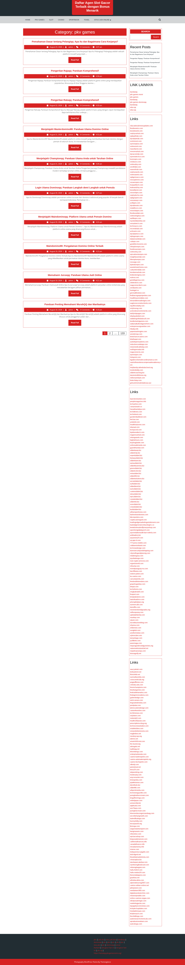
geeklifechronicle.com (138, 244)
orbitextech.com (136, 283)
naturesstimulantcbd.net (139, 648)
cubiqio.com (134, 241)
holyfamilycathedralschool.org (141, 367)
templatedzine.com (137, 597)
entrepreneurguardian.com (140, 326)
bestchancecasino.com (139, 337)
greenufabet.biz (136, 468)
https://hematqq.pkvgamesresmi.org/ (108, 953)
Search (145, 31)
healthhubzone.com (137, 424)
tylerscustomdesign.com (139, 708)
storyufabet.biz (135, 494)
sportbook (74, 20)
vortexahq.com (135, 164)
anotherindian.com (137, 633)
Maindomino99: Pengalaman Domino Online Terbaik (74, 246)
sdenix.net (134, 739)
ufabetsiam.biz (135, 460)
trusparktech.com (136, 185)
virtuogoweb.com (136, 437)
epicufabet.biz (135, 497)
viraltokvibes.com (136, 728)
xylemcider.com (136, 635)
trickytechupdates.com (138, 908)
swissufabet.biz (136, 463)
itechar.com (134, 419)
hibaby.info (134, 329)
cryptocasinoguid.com (138, 520)
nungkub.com (135, 630)
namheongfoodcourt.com (139, 865)
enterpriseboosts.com (138, 754)
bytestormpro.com (137, 265)
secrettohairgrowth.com (139, 816)
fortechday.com (136, 380)
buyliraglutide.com (137, 442)
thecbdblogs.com (136, 916)
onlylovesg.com (136, 308)
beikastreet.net (135, 672)
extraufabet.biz (135, 473)
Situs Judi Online (101, 20)
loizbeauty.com (135, 775)
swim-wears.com (136, 700)
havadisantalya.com (137, 409)
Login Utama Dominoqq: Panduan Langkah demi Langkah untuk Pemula (75, 187)
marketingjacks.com (137, 903)
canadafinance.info (137, 844)
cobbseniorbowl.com (138, 545)
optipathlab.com (136, 136)
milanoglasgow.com (137, 867)
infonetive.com (135, 834)
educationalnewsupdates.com (141, 126)
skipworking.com (136, 772)
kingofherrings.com (137, 798)
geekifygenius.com (137, 280)
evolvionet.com (136, 141)
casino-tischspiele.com (138, 762)
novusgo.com (135, 262)
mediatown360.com (137, 890)
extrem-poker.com (137, 574)
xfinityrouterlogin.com (138, 901)
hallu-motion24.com (137, 872)
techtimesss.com (136, 713)
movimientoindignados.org (140, 610)
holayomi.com (135, 357)
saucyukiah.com (136, 669)
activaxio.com (135, 231)
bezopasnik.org (136, 824)
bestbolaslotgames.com (139, 321)
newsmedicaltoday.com (139, 347)
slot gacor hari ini (107, 948)
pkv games (39, 20)
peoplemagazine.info (138, 401)
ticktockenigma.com (137, 275)
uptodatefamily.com (137, 615)
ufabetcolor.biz (135, 471)
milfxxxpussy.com (136, 612)
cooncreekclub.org (137, 680)
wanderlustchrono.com (138, 267)
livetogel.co (134, 290)
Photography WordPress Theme (86, 962)
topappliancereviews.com (139, 906)
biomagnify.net (135, 653)
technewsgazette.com (138, 793)
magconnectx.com (137, 352)
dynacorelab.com (136, 154)
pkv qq (99, 950)
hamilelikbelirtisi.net (137, 221)
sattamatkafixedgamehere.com (141, 324)
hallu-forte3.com (136, 870)
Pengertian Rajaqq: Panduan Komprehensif (75, 70)
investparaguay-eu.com (139, 569)
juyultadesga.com (136, 558)
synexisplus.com (136, 144)
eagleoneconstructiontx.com (140, 303)
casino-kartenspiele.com (139, 757)
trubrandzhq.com (136, 187)
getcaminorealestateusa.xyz (140, 383)
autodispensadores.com (139, 342)
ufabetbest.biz (135, 486)
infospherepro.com (137, 247)
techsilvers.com (136, 589)
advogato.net (135, 746)
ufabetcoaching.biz (137, 373)
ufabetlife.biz (135, 476)
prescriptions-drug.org (138, 723)
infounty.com (135, 566)
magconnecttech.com (138, 285)
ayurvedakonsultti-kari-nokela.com (143, 533)
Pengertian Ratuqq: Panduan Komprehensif (75, 100)
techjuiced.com (136, 430)
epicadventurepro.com (138, 254)
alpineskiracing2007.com (139, 883)
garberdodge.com (136, 698)
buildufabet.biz (135, 509)
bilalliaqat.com (135, 339)
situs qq (133, 107)
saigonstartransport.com (139, 829)
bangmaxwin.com (136, 831)
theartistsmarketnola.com (139, 857)
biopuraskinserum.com (138, 839)
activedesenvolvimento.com (140, 311)
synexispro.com (136, 355)
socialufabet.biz (136, 481)
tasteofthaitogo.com (137, 818)
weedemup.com (136, 334)
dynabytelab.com (136, 139)
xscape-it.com (135, 540)
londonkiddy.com (136, 370)
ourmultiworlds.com (137, 677)
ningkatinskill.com (137, 592)
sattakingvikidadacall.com (140, 319)
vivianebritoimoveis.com (139, 731)
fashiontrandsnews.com (139, 515)
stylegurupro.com (136, 236)
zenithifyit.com (135, 167)
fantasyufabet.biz (136, 458)
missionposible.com (137, 896)
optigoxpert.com (136, 198)
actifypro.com (135, 203)
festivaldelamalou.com (138, 692)
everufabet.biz (135, 504)
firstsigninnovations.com (139, 695)
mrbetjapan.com (136, 800)
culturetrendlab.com (137, 270)
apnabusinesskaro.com (139, 921)
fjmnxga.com (135, 826)
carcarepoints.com (137, 579)
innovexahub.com (137, 151)
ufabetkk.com (135, 788)
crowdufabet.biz (136, 507)
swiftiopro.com (135, 218)
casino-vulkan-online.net (139, 885)
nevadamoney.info (137, 847)
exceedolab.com (136, 229)
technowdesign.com (137, 548)
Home (27, 20)
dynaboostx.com (136, 205)
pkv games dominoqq (138, 102)
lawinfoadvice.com (137, 599)
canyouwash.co (136, 406)
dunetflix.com (135, 607)
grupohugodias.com (137, 584)
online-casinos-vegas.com (140, 898)
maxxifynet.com (136, 149)
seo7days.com (135, 808)
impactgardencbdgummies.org (141, 646)
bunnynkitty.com (136, 821)
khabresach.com (136, 914)
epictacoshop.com (137, 836)
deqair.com (134, 587)
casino (61, 20)
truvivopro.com (135, 159)
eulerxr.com (134, 277)
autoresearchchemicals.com (140, 919)
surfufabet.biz (135, 484)
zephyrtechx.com (136, 195)
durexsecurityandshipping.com (141, 551)
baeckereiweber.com (138, 399)
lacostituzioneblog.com (139, 623)
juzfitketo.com (135, 641)
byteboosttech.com (137, 432)
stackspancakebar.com (138, 862)
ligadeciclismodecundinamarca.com (143, 360)
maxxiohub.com (136, 169)
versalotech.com (136, 223)
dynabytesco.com (136, 234)
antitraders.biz (135, 535)
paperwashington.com (138, 331)
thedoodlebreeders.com (139, 581)
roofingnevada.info (137, 349)
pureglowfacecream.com (139, 795)
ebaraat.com (134, 427)
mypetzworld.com (136, 563)
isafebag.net (134, 749)
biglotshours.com (136, 440)
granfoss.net (134, 878)
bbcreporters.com (136, 517)
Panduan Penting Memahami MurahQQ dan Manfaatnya (74, 304)
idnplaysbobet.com (137, 316)
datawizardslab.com (137, 239)
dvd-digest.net (135, 854)
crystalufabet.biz (136, 499)
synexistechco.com (137, 157)
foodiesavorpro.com (137, 249)
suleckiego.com (136, 924)
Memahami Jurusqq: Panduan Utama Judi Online (75, 275)
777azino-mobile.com (138, 543)
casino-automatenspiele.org (140, 759)
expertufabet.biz (136, 455)
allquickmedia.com (137, 790)
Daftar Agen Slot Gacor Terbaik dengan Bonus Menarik (92, 6)
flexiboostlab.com (136, 213)
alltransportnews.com (138, 512)
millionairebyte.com (137, 378)
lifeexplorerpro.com (137, 259)
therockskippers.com (138, 875)
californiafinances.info (138, 842)
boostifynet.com (136, 190)
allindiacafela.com (137, 880)
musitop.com (135, 617)
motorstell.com (135, 718)
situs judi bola (111, 939)
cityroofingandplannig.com (140, 553)
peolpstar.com (135, 705)
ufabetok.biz (134, 502)
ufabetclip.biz (135, 453)
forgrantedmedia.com (138, 703)
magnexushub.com (137, 435)
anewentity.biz (135, 803)
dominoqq (97, 942)
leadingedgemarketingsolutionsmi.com (144, 522)
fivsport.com (134, 594)
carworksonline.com (137, 710)
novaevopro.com (136, 182)
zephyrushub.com (137, 133)
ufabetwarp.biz (135, 450)
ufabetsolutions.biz (137, 478)
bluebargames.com (137, 690)
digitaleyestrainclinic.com (139, 893)
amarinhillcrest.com (137, 741)
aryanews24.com (136, 538)
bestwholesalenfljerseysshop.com (143, 527)
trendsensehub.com (137, 272)
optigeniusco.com (136, 177)
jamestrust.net (135, 767)
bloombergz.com (136, 752)
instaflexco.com (136, 208)
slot (51, 20)
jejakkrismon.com (136, 782)
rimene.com (134, 849)
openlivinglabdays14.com (140, 530)
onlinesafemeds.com (138, 445)
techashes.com (136, 404)
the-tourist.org (135, 744)
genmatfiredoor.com (137, 293)
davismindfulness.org (138, 375)
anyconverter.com (136, 777)
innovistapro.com (136, 211)
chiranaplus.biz (136, 860)
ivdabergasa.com (136, 556)
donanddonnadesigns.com (140, 301)
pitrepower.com (136, 888)
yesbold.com (135, 422)
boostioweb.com (136, 131)
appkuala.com (135, 806)
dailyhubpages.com (137, 313)
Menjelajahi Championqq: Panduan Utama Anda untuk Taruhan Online (75, 158)
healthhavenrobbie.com (139, 298)
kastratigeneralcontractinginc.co (142, 525)
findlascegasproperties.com (140, 295)
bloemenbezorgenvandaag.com (142, 813)
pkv (95, 939)
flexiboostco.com (136, 128)
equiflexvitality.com (137, 306)
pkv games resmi (136, 94)
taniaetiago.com (136, 638)
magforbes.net (135, 734)
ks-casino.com (135, 576)
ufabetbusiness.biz (137, 466)
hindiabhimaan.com (137, 911)
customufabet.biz (136, 491)
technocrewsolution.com (139, 726)
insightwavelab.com (137, 257)
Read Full (76, 61)
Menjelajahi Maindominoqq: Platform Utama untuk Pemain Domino (75, 216)
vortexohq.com (135, 252)
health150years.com (137, 721)
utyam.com (134, 620)
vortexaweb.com (136, 175)
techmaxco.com (136, 226)
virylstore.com (135, 716)
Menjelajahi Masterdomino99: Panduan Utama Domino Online (75, 129)
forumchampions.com (138, 687)
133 (122, 333)
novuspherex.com (137, 180)
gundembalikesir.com (138, 417)
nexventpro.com (136, 193)
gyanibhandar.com (137, 448)
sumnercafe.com (136, 605)
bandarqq (133, 92)
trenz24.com (134, 770)
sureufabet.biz (135, 489)
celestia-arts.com (136, 685)
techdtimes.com (136, 412)
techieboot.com (136, 414)
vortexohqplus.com (137, 216)
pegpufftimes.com (136, 682)
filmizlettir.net (135, 674)
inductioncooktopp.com (139, 344)
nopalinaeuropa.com (138, 651)
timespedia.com (136, 780)
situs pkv (97, 945)
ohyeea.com (134, 625)
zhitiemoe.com (135, 628)
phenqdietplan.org (137, 602)
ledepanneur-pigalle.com (139, 852)
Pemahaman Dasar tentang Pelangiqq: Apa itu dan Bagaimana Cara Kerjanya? (75, 41)
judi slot (101, 939)
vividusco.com (135, 162)
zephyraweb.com (136, 172)
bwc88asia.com (136, 571)
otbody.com (134, 764)
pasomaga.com (136, 643)
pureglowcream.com (137, 811)
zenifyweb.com (135, 288)
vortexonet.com (136, 146)
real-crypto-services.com (139, 561)
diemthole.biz (135, 785)
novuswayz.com (136, 200)
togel (86, 20)
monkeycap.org (136, 736)
